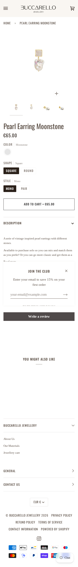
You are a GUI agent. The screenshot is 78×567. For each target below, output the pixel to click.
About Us (9, 438)
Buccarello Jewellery (25, 515)
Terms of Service (50, 522)
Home (7, 23)
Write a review (39, 316)
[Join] (62, 294)
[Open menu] (9, 8)
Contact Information (23, 529)
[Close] (68, 268)
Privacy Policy (61, 515)
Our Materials (11, 445)
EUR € (37, 502)
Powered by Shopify (55, 529)
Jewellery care (11, 452)
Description (12, 223)
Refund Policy (25, 522)
